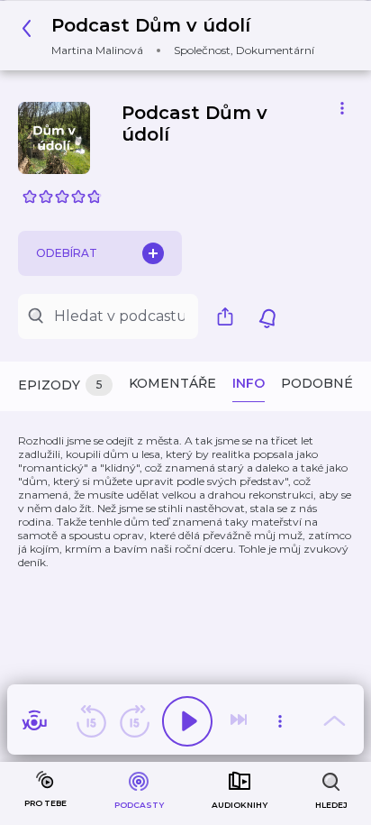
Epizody (60, 385)
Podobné (317, 383)
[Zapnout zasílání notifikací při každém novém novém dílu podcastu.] (267, 316)
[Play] (187, 721)
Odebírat (66, 253)
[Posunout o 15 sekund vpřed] (134, 721)
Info (248, 383)
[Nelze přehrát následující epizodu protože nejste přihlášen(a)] (240, 721)
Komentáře (172, 383)
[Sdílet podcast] (230, 316)
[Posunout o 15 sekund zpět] (91, 721)
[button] (173, 35)
